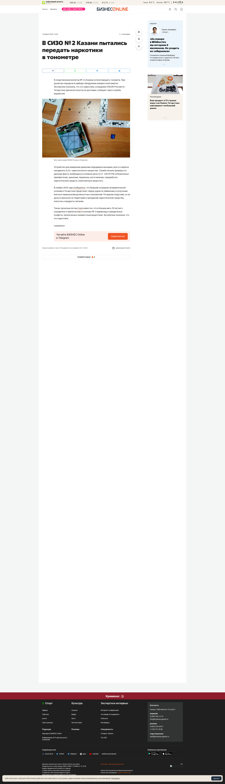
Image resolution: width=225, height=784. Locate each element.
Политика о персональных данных (112, 764)
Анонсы (74, 710)
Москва (160, 2)
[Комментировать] (139, 32)
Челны (145, 2)
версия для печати (122, 248)
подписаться (118, 236)
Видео (73, 714)
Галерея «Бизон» (107, 733)
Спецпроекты (107, 729)
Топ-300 (104, 738)
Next (180, 65)
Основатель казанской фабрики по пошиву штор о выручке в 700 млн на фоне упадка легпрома (164, 57)
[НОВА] (73, 10)
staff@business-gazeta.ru (159, 736)
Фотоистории (76, 723)
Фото (73, 718)
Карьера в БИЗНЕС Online (52, 733)
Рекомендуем (155, 97)
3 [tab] (163, 117)
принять (216, 778)
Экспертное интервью (114, 703)
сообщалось (79, 187)
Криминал (59, 225)
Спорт (49, 703)
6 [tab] (167, 117)
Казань (45, 9)
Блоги (44, 718)
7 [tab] (168, 117)
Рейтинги (104, 718)
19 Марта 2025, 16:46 (50, 34)
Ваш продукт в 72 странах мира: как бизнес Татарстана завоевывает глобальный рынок (164, 104)
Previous (151, 65)
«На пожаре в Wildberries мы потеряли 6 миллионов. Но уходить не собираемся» (164, 45)
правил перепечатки (124, 772)
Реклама (75, 729)
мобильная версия (109, 754)
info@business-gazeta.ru (159, 719)
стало (80, 208)
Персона (45, 714)
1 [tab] (163, 64)
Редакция (46, 729)
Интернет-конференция (110, 710)
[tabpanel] (165, 43)
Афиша (45, 710)
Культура (76, 703)
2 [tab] (162, 117)
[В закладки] (139, 39)
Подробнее (115, 778)
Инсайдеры (105, 723)
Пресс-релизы (47, 723)
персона (153, 23)
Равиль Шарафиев (169, 30)
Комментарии (86, 257)
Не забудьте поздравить (110, 714)
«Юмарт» (165, 32)
